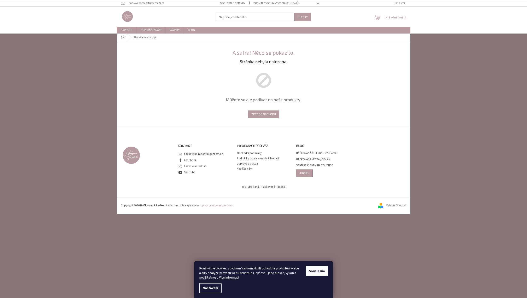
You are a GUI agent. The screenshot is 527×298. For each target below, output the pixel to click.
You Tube (189, 172)
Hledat (303, 17)
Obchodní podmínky (232, 3)
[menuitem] (127, 30)
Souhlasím (317, 271)
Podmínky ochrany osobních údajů (276, 3)
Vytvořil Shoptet (396, 206)
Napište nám (244, 169)
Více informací (229, 277)
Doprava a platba (247, 164)
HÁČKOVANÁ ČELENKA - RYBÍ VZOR (317, 153)
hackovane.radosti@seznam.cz (203, 154)
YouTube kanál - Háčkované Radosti (263, 187)
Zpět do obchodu (263, 114)
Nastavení (210, 288)
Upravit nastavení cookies (217, 205)
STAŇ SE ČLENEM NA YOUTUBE (314, 165)
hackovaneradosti (195, 166)
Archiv (304, 173)
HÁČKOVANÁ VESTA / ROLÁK (313, 159)
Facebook (190, 160)
